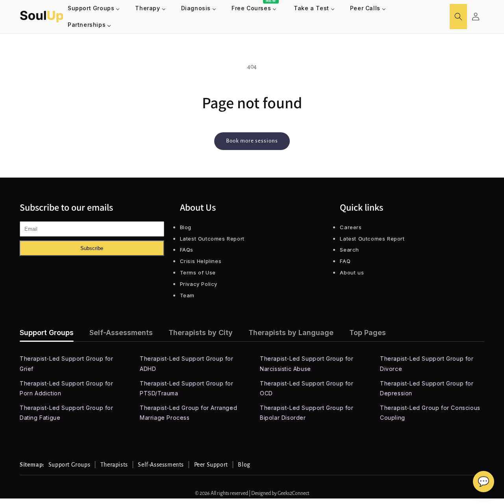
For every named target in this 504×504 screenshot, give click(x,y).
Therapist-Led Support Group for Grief (66, 363)
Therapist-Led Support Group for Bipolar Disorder (307, 412)
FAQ (345, 261)
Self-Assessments (121, 332)
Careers (350, 227)
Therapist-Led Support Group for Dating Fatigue (66, 412)
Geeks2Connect (293, 493)
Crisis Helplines (201, 261)
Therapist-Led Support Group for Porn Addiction (66, 388)
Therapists (114, 464)
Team (187, 295)
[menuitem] (94, 8)
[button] (458, 16)
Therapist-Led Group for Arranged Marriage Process (188, 412)
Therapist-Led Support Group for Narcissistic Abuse (307, 363)
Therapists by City (201, 332)
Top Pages (367, 332)
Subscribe (91, 248)
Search (349, 249)
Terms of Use (198, 272)
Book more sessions (252, 141)
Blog (185, 227)
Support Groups (47, 332)
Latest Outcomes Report (212, 238)
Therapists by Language (291, 332)
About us (352, 272)
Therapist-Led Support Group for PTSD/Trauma (186, 388)
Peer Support (211, 464)
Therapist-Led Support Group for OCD (307, 388)
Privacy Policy (198, 284)
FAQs (186, 249)
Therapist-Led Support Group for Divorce (427, 363)
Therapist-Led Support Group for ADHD (186, 363)
